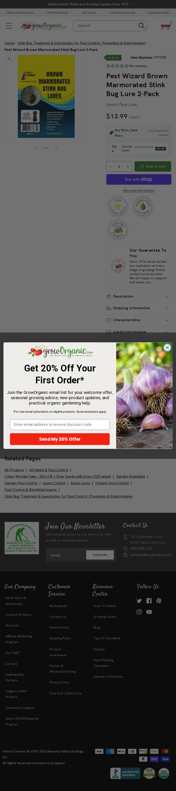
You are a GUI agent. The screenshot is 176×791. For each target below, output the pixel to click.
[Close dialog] (167, 347)
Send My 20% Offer (60, 439)
